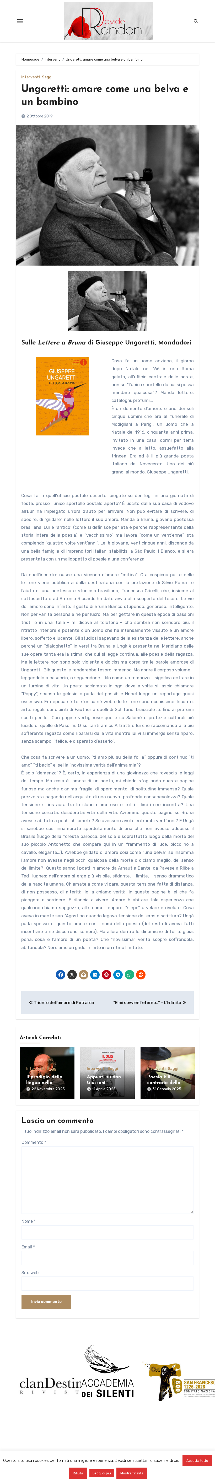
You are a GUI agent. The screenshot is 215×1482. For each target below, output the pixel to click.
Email (28, 1246)
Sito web (30, 1272)
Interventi (30, 77)
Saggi (47, 77)
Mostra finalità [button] (131, 1473)
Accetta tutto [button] (197, 1461)
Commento (34, 1142)
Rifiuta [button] (78, 1473)
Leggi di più (102, 1473)
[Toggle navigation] (20, 21)
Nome (29, 1221)
